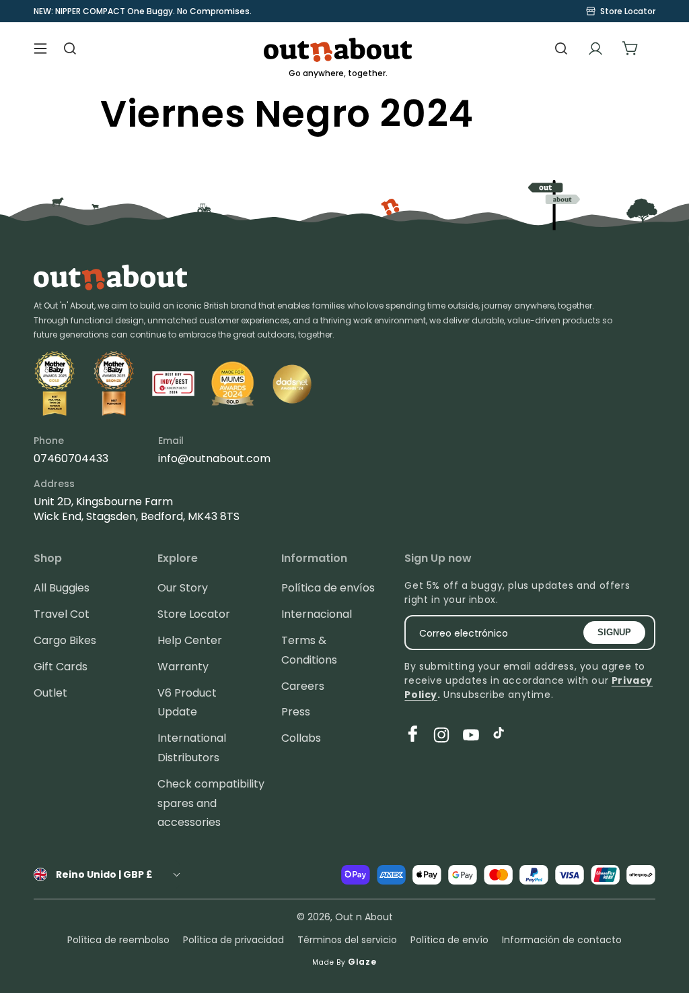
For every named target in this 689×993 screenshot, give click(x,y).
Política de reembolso (118, 940)
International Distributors (191, 747)
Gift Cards (60, 666)
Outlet (50, 693)
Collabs (301, 738)
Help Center (189, 640)
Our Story (182, 588)
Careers (302, 686)
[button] (40, 48)
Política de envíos (328, 588)
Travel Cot (61, 614)
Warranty (183, 666)
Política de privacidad (233, 940)
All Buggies (61, 588)
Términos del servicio (347, 940)
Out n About (364, 917)
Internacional (316, 614)
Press (295, 711)
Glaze (362, 961)
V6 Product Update (187, 702)
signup (614, 632)
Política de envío (449, 940)
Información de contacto (562, 940)
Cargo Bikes (65, 640)
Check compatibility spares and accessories (210, 803)
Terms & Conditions (309, 650)
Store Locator (193, 614)
